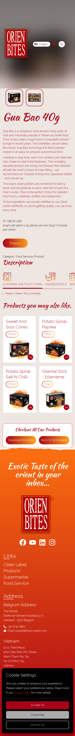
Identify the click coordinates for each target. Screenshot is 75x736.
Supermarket (15, 577)
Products (12, 570)
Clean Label (15, 564)
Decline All (37, 724)
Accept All (37, 705)
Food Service (16, 583)
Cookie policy (22, 692)
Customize (37, 714)
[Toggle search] (62, 44)
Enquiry (15, 243)
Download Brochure (20, 440)
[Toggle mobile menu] (68, 44)
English (43, 44)
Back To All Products (54, 440)
